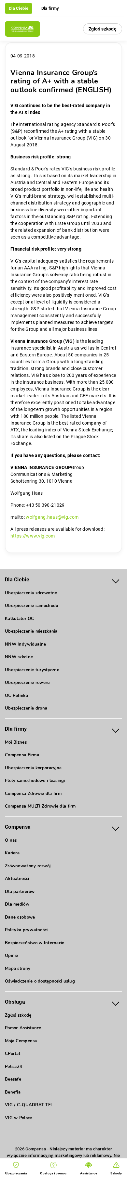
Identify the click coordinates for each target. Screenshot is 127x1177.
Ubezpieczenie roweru (27, 683)
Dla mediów (17, 904)
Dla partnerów (20, 892)
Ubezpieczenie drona (26, 708)
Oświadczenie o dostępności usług (40, 981)
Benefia (13, 1092)
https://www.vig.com (32, 536)
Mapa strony (17, 969)
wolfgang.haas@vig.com (52, 517)
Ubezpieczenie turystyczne (32, 670)
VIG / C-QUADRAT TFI (28, 1105)
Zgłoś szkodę (103, 28)
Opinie (11, 956)
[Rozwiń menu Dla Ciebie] (115, 579)
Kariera (12, 853)
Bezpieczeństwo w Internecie (34, 943)
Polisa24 (13, 1067)
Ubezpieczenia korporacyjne (33, 768)
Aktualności (17, 879)
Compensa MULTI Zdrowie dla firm (40, 806)
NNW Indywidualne (25, 644)
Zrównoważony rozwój (27, 866)
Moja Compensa (21, 1041)
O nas (11, 840)
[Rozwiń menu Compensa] (115, 827)
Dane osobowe (20, 917)
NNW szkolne (19, 657)
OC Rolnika (16, 696)
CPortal (12, 1054)
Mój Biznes (16, 742)
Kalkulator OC (19, 619)
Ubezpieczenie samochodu (31, 606)
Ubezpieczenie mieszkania (31, 631)
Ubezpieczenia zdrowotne (31, 593)
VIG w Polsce (18, 1118)
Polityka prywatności (26, 930)
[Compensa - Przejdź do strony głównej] (22, 28)
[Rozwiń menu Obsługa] (115, 1002)
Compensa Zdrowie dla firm (33, 794)
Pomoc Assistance (23, 1028)
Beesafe (13, 1079)
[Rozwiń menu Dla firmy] (115, 729)
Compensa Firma (22, 755)
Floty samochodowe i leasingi (35, 781)
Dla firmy (50, 8)
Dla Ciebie (18, 8)
